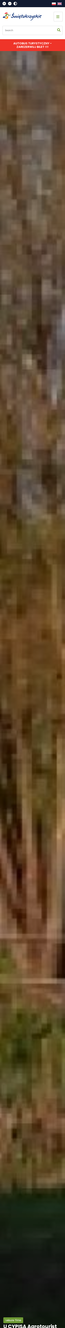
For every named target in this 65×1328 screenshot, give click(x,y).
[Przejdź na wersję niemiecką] (60, 3)
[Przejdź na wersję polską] (54, 3)
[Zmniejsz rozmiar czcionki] (10, 3)
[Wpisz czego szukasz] (58, 30)
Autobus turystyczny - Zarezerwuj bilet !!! (32, 45)
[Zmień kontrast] (15, 3)
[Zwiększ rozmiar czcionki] (4, 3)
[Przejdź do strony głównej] (23, 17)
